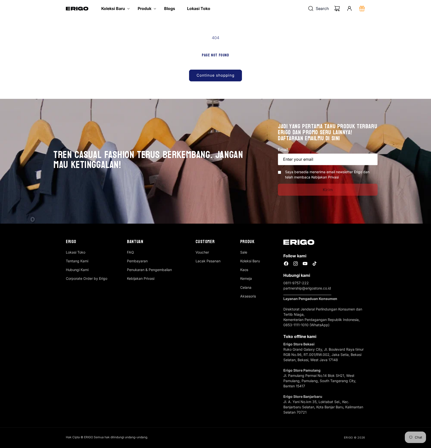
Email (284, 149)
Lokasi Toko (75, 252)
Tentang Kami (77, 261)
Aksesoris (248, 296)
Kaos (244, 270)
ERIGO (348, 437)
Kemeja (246, 278)
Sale (243, 252)
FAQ (130, 252)
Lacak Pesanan (208, 261)
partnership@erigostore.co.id (307, 288)
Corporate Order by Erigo (86, 278)
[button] (113, 8)
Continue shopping (215, 75)
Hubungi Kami (77, 270)
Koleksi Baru (250, 261)
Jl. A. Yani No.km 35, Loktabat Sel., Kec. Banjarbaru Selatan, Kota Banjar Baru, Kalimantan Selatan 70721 (323, 407)
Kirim (328, 189)
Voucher (202, 252)
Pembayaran (137, 261)
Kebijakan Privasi (140, 278)
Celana (245, 287)
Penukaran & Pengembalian (149, 270)
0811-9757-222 (296, 283)
